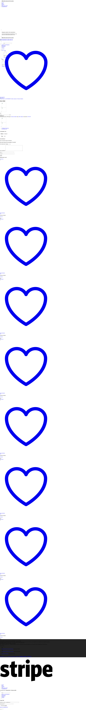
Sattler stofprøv (20, 116)
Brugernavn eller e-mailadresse (5, 702)
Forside (1, 98)
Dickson (1, 656)
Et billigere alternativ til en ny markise (8, 651)
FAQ (2, 687)
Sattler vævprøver (14, 98)
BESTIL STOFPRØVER (7, 98)
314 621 (1, 577)
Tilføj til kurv (2, 115)
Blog (2, 3)
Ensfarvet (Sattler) (20, 98)
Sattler (21, 656)
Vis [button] (0, 213)
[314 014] (4, 111)
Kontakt (3, 4)
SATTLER (29, 116)
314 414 (1, 216)
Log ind (5, 705)
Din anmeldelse (2, 150)
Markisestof (3, 695)
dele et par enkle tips (5, 653)
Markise (3, 696)
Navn (1, 152)
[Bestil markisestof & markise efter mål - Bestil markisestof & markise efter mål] (6, 39)
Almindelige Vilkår (5, 5)
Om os (3, 2)
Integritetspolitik (4, 6)
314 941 (1, 637)
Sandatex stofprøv (15, 656)
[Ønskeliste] (0, 400)
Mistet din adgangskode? (4, 707)
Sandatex (9, 656)
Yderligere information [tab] (5, 128)
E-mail (1, 153)
